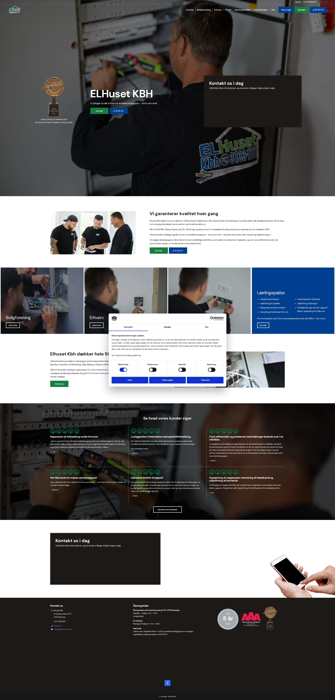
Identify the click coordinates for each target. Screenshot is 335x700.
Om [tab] (206, 327)
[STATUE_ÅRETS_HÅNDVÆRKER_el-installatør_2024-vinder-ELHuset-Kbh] (53, 96)
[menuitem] (298, 2)
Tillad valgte (167, 380)
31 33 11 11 (90, 373)
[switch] (153, 370)
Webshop (298, 2)
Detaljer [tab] (167, 327)
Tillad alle (205, 380)
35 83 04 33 (162, 634)
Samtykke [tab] (128, 327)
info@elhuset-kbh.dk (63, 629)
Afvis (130, 380)
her (139, 355)
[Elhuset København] (14, 10)
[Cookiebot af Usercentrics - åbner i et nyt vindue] (212, 318)
